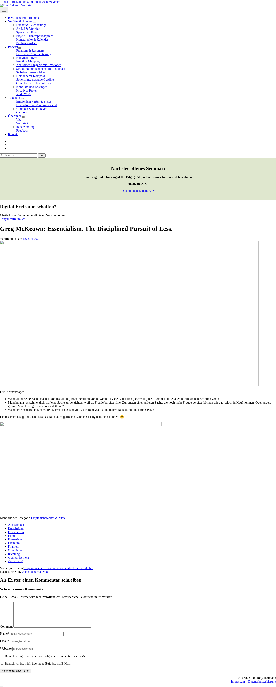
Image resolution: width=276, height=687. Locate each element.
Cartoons (22, 112)
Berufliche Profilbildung (23, 17)
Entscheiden (16, 528)
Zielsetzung (15, 561)
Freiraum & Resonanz (30, 50)
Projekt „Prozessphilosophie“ (34, 36)
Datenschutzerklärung (262, 681)
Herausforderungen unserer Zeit (36, 105)
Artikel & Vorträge (28, 28)
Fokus (12, 535)
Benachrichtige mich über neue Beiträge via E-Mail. (38, 663)
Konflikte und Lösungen (31, 87)
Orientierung (16, 550)
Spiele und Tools (27, 32)
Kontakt (13, 134)
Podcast (13, 47)
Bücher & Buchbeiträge (31, 25)
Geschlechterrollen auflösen (34, 83)
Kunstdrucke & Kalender (32, 39)
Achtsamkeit (16, 524)
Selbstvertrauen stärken (31, 72)
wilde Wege (23, 94)
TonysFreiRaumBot (12, 219)
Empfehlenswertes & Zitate (33, 101)
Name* (4, 633)
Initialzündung (25, 127)
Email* (4, 641)
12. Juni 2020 (31, 238)
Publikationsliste (26, 43)
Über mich (15, 116)
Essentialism (16, 532)
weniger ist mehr (18, 557)
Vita (18, 119)
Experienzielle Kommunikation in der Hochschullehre (58, 568)
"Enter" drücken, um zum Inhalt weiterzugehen (30, 1)
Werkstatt (22, 123)
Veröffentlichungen (20, 21)
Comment (6, 626)
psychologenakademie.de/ (138, 190)
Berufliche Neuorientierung (33, 54)
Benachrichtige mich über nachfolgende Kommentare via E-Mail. (46, 656)
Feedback (22, 130)
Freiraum (14, 543)
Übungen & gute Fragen (31, 108)
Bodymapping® (26, 57)
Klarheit (13, 546)
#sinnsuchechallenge (35, 571)
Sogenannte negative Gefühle (35, 79)
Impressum (238, 681)
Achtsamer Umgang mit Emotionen (38, 65)
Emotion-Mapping (28, 61)
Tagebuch (14, 97)
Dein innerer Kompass (30, 76)
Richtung (14, 554)
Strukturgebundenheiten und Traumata (40, 68)
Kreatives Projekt (27, 90)
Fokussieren (15, 539)
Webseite (6, 648)
